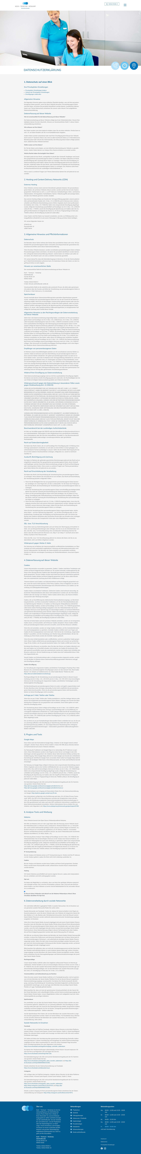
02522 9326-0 (113, 4)
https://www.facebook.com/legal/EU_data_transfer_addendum (43, 1060)
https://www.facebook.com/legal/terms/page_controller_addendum (44, 1046)
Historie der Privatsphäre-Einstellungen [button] (37, 92)
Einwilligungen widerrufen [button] (33, 94)
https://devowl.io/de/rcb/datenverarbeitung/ (37, 673)
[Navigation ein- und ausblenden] (125, 5)
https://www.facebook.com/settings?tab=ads (37, 1053)
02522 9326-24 (46, 1148)
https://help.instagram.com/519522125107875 (38, 1085)
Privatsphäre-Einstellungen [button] (108, 1144)
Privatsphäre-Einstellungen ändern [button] (36, 90)
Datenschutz (104, 1141)
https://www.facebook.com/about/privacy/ (37, 1068)
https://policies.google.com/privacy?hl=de (44, 793)
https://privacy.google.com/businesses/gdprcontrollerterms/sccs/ (43, 788)
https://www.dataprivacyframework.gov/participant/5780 (61, 806)
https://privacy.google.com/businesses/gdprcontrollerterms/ (42, 786)
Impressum (103, 1138)
